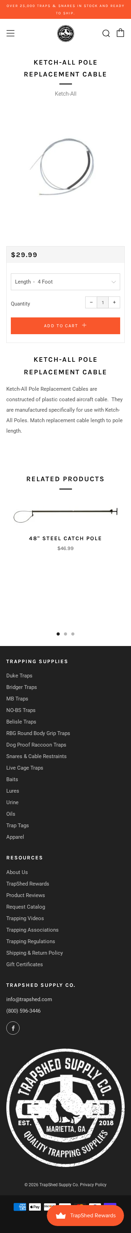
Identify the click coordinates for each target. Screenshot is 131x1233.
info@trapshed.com (29, 999)
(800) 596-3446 (23, 1011)
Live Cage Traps (24, 768)
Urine (12, 802)
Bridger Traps (21, 687)
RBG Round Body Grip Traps (38, 733)
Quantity (20, 304)
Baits (12, 779)
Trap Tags (17, 825)
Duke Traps (19, 676)
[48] (65, 512)
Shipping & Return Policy (34, 953)
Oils (10, 814)
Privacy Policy (93, 1184)
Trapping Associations (32, 930)
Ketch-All (66, 93)
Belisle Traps (21, 722)
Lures (12, 791)
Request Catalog (25, 907)
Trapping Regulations (30, 941)
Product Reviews (25, 895)
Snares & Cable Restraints (36, 756)
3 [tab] (72, 634)
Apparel (15, 837)
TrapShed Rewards (27, 884)
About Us (17, 872)
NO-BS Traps (21, 710)
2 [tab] (65, 634)
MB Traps (17, 699)
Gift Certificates (24, 964)
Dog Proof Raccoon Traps (36, 745)
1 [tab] (58, 634)
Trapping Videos (25, 918)
